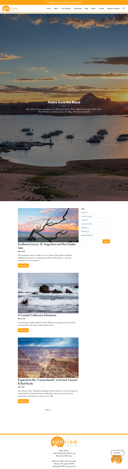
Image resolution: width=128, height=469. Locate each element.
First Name (36, 229)
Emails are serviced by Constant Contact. (53, 249)
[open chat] (117, 459)
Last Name (36, 237)
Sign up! (64, 254)
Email (34, 220)
